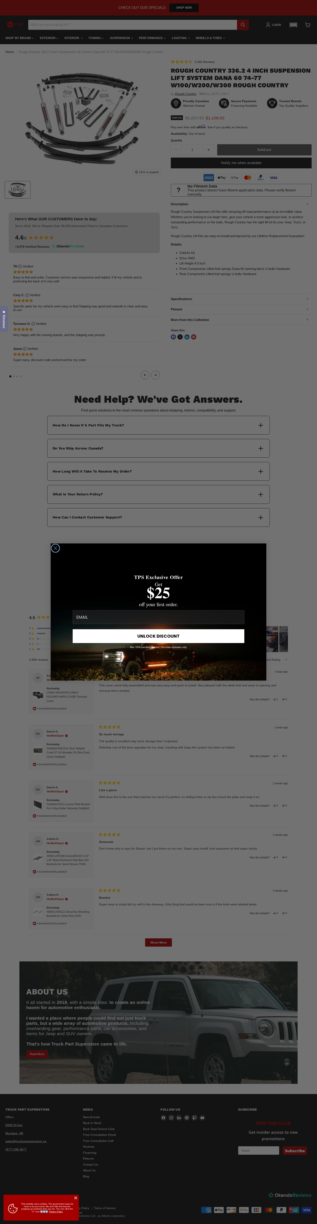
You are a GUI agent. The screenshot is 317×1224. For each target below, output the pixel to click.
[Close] (76, 1198)
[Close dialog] (55, 548)
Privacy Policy (56, 1211)
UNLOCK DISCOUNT (158, 636)
